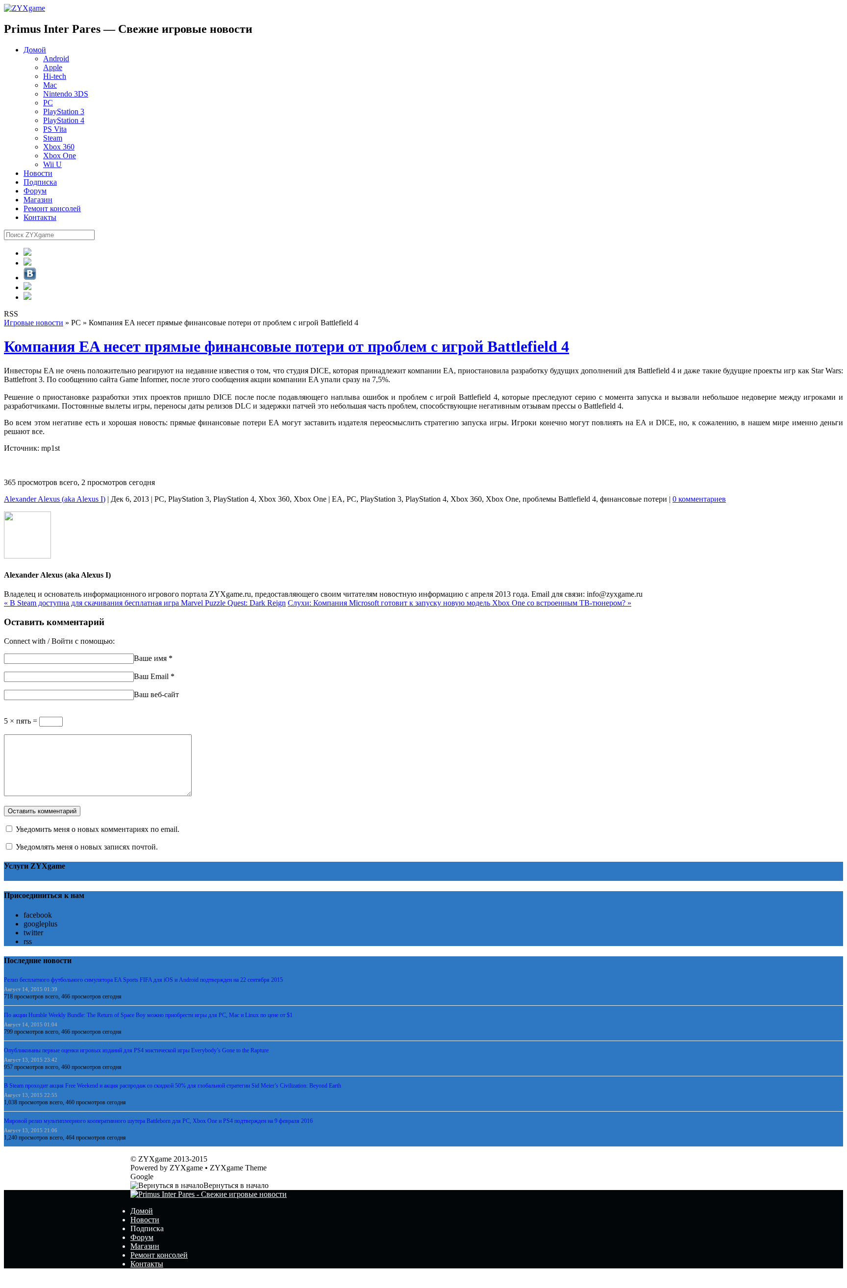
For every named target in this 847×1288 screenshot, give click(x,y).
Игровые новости (33, 322)
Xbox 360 (59, 147)
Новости (38, 173)
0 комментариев (699, 499)
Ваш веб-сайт (156, 694)
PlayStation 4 (63, 120)
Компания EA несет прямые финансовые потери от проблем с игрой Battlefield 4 (286, 346)
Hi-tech (54, 76)
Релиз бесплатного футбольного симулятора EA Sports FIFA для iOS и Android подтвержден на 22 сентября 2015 (143, 979)
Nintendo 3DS (65, 94)
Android (56, 58)
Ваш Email (151, 676)
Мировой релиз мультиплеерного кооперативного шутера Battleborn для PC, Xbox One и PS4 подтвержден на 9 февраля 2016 (158, 1121)
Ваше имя (150, 658)
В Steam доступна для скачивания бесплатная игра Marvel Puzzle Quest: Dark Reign (145, 603)
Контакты (40, 217)
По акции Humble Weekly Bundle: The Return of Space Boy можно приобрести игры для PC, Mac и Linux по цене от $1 (148, 1015)
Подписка (40, 182)
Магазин (38, 199)
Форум (35, 191)
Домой (35, 50)
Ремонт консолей (52, 208)
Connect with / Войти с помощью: (59, 641)
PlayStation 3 (63, 111)
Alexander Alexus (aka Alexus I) (54, 499)
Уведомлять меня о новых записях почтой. (87, 847)
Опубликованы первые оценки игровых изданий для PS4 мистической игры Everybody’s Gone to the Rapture (136, 1050)
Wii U (52, 164)
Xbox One (59, 155)
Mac (50, 85)
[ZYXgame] (24, 8)
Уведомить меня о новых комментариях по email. (97, 829)
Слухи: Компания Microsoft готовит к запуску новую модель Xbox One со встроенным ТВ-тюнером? (459, 603)
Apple (52, 67)
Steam (52, 138)
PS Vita (55, 129)
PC (48, 102)
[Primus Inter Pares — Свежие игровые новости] (208, 1194)
